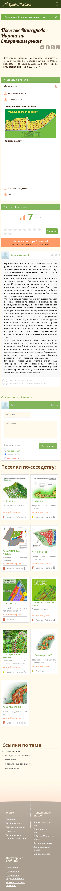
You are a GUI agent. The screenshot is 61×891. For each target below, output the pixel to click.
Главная (10, 819)
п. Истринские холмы (12, 656)
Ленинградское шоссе (41, 848)
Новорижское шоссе (40, 830)
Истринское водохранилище (15, 877)
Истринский (12, 871)
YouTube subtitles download (15, 884)
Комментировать (18, 383)
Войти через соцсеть (46, 412)
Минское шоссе (41, 853)
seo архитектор (12, 768)
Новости (10, 831)
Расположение (14, 823)
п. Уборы (37, 501)
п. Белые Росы (12, 706)
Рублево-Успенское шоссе (43, 837)
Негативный (13, 458)
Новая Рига (12, 867)
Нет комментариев (37, 383)
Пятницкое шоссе (42, 843)
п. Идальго (10, 603)
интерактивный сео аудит (17, 764)
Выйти (54, 405)
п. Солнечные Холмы (11, 552)
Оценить (52, 231)
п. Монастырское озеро (43, 604)
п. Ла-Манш (39, 552)
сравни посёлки (12, 751)
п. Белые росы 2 (42, 655)
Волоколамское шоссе (41, 824)
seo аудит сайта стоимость (18, 755)
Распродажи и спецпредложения (16, 836)
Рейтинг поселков (15, 827)
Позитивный (13, 450)
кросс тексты (11, 759)
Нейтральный (13, 454)
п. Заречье (9, 501)
